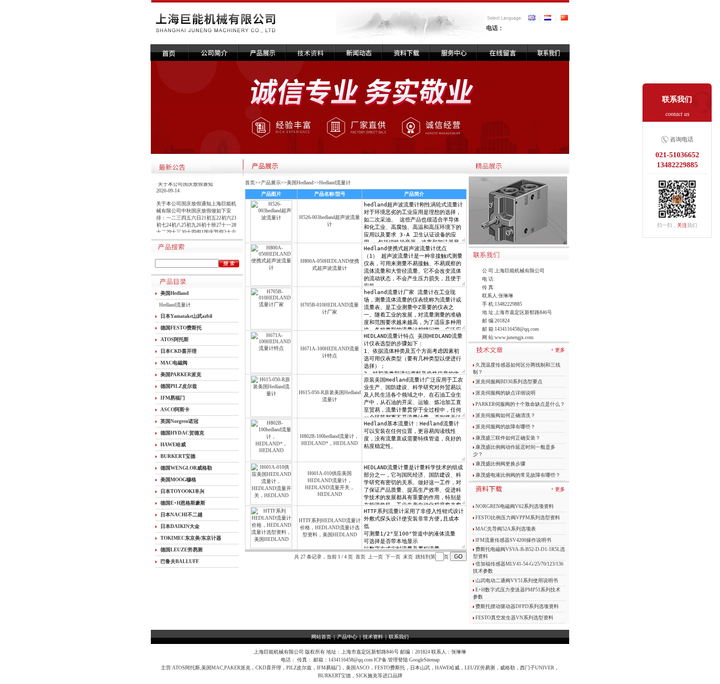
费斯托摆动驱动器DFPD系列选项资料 (517, 606)
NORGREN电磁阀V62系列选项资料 (514, 506)
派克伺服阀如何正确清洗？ (505, 415)
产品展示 (271, 183)
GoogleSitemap (424, 660)
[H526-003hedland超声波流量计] (271, 240)
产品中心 (347, 637)
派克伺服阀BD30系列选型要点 (508, 382)
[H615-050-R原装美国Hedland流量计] (271, 415)
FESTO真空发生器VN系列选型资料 (514, 618)
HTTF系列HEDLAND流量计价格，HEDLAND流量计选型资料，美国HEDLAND (330, 528)
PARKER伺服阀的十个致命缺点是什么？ (520, 404)
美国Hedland (300, 183)
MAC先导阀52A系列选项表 (505, 529)
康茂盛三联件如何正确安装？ (507, 438)
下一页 (392, 557)
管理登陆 (398, 660)
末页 (408, 557)
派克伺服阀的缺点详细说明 (505, 393)
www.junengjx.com (514, 337)
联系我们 (399, 637)
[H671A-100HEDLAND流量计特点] (271, 372)
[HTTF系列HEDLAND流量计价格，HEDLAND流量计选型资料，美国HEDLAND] (271, 547)
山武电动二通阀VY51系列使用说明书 (516, 580)
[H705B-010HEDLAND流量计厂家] (271, 328)
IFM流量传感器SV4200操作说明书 (513, 540)
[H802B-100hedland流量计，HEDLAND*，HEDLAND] (271, 459)
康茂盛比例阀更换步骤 (500, 464)
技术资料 (373, 637)
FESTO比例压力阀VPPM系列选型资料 (517, 518)
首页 (250, 183)
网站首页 (321, 637)
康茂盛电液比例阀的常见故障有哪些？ (517, 475)
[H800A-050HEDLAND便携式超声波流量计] (271, 284)
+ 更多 (558, 350)
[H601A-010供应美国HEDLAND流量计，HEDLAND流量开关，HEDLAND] (271, 503)
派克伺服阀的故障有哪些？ (505, 427)
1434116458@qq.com (517, 329)
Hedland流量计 (175, 305)
